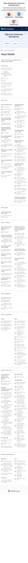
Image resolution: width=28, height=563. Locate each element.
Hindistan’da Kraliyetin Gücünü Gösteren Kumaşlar (7, 427)
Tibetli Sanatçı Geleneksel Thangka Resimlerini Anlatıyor (21, 353)
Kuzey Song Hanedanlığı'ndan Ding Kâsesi (20, 126)
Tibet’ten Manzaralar (21, 360)
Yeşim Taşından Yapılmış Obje (6, 112)
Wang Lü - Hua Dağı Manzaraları (21, 154)
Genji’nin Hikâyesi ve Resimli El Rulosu (7, 274)
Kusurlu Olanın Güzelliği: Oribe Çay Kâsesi (21, 254)
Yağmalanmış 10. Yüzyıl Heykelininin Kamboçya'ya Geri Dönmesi (7, 469)
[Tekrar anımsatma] (26, 1)
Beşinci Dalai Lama (21, 337)
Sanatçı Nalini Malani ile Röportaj (21, 409)
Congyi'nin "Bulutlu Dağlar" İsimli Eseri (21, 160)
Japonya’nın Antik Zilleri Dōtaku (7, 250)
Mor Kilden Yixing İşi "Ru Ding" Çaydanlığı (21, 189)
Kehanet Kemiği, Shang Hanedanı (7, 124)
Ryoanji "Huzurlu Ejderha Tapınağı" (20, 234)
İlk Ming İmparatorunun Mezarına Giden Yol (21, 145)
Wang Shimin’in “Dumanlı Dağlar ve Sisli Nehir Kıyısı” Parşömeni (21, 169)
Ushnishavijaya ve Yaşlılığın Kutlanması (7, 325)
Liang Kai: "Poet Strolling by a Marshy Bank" (21, 113)
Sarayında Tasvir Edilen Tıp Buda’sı (21, 345)
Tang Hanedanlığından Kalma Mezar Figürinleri (8, 167)
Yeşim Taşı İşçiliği (7, 109)
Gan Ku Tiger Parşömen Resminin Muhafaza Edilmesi (21, 285)
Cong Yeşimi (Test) (7, 114)
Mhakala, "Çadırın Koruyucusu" (7, 384)
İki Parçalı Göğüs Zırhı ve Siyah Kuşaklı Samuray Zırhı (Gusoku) (21, 264)
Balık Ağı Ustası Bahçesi (20, 109)
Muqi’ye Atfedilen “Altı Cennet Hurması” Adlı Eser (21, 121)
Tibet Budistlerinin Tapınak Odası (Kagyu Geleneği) (21, 363)
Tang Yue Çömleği (7, 164)
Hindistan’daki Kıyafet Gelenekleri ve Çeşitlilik (7, 401)
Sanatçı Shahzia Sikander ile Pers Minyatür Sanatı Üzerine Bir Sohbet (21, 401)
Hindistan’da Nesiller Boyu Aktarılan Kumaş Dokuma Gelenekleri (7, 406)
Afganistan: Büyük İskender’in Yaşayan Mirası (7, 304)
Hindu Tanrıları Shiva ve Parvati (7, 474)
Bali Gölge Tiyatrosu (21, 461)
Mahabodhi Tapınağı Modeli (7, 441)
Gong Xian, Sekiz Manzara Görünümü (21, 178)
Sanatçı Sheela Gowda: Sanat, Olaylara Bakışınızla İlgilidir (21, 432)
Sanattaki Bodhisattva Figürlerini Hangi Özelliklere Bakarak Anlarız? (7, 74)
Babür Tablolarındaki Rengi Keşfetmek (21, 383)
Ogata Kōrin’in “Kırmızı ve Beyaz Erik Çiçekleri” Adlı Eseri (21, 269)
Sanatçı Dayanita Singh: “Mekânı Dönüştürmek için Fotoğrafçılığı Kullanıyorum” (21, 426)
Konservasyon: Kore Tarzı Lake (7, 216)
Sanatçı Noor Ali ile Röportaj (21, 393)
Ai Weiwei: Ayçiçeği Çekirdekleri (21, 201)
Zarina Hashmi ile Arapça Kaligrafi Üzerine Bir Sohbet (21, 396)
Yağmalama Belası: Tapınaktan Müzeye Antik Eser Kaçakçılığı (8, 464)
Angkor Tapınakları (7, 461)
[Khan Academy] (7, 29)
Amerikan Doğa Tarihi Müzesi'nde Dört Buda (8, 90)
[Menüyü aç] (26, 29)
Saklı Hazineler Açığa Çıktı (7, 308)
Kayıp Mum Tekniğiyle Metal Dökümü (6, 329)
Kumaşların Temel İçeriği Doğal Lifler (7, 393)
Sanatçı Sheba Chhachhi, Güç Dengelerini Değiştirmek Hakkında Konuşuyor (21, 414)
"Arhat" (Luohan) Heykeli (7, 176)
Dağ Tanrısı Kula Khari (20, 342)
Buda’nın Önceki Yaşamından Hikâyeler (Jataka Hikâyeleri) (20, 333)
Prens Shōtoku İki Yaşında (7, 282)
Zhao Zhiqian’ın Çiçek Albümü (21, 186)
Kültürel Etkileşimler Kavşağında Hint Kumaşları (7, 416)
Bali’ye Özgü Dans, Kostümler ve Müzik (21, 464)
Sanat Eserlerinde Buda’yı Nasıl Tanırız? (8, 69)
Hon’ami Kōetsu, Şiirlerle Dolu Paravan (21, 273)
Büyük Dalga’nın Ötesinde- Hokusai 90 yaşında (21, 276)
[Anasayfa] (1, 50)
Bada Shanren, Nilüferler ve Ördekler (20, 174)
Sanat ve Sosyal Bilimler (9, 50)
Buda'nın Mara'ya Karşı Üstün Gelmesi (7, 94)
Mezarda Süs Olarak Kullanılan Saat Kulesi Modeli (8, 145)
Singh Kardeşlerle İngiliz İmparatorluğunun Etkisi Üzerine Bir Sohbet (21, 438)
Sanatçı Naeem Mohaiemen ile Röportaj (20, 420)
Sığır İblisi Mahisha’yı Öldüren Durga (7, 322)
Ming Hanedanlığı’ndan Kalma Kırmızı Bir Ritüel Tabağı (22, 150)
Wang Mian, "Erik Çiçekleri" (20, 137)
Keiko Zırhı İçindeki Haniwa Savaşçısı (7, 258)
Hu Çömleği (6, 107)
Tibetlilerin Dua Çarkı (21, 347)
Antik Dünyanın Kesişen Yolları (6, 301)
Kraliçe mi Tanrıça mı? (7, 444)
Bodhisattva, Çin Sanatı (7, 156)
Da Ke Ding (5, 132)
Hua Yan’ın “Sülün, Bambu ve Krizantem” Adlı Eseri (21, 193)
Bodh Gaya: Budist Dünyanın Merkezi (7, 83)
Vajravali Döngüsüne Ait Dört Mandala (21, 322)
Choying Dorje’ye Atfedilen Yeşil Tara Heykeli (21, 328)
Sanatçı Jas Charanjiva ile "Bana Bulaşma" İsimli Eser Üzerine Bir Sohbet (21, 445)
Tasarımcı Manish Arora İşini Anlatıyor (21, 406)
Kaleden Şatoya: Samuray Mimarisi (7, 285)
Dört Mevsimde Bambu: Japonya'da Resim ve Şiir (21, 238)
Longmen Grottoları (7, 153)
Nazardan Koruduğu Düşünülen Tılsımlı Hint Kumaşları (7, 412)
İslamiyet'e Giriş (6, 381)
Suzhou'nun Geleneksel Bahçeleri (21, 157)
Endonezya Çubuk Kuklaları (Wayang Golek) (7, 481)
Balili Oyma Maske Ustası (21, 479)
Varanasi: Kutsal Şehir (6, 86)
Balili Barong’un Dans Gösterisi (21, 471)
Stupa (4, 80)
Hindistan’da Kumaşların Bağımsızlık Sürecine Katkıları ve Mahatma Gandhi (8, 422)
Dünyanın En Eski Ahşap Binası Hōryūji (8, 266)
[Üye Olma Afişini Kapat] (25, 33)
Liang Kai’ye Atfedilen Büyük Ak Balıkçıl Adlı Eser (21, 117)
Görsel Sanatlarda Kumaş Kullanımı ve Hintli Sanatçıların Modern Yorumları (7, 432)
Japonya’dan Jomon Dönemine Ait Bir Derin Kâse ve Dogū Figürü (7, 241)
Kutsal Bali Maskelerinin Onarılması (19, 475)
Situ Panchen (20, 339)
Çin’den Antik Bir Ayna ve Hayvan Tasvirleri (7, 141)
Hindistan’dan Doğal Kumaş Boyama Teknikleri (7, 397)
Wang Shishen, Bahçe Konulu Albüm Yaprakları (21, 182)
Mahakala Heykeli (21, 324)
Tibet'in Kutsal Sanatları (20, 357)
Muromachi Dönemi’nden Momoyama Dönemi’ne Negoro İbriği (21, 243)
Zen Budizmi (6, 78)
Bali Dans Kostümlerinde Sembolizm (20, 468)
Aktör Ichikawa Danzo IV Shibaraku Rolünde (21, 281)
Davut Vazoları (20, 134)
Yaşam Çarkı (19, 350)
